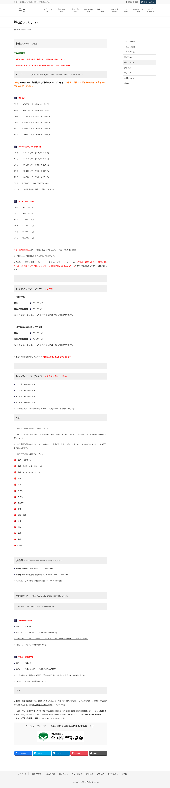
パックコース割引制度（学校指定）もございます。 (43, 82)
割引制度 (127, 68)
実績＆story (128, 57)
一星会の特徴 (129, 47)
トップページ (129, 42)
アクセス (127, 73)
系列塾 (126, 83)
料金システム (129, 62)
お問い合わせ (149, 2)
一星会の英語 (129, 52)
